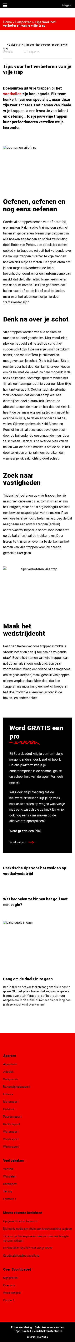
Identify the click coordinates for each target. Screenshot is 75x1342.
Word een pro (17, 842)
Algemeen (10, 1064)
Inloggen (66, 5)
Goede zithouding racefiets (21, 1255)
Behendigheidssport (16, 1086)
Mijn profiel (10, 1278)
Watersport (11, 1131)
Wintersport (11, 1146)
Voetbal (8, 1169)
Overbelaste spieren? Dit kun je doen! (27, 1248)
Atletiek (8, 1071)
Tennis (7, 1191)
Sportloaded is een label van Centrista (39, 1331)
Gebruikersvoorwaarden (49, 1327)
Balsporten (23, 22)
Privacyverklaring (21, 1327)
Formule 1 (9, 1199)
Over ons (9, 1285)
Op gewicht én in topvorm (20, 1221)
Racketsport (11, 1124)
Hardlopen (10, 1184)
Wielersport (11, 1139)
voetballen (12, 94)
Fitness (8, 1094)
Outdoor (9, 1109)
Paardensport (12, 1116)
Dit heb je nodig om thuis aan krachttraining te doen (37, 1228)
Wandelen (9, 1176)
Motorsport (11, 1101)
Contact (8, 1300)
